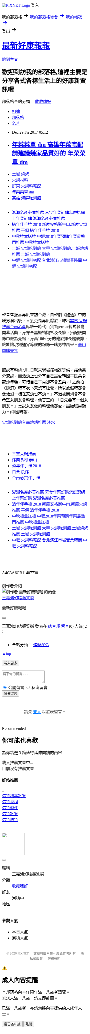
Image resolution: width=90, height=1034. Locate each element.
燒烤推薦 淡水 (42, 422)
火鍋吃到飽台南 (16, 422)
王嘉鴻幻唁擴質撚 (18, 598)
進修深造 (41, 645)
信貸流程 (10, 802)
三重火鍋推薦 (24, 454)
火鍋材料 (20, 180)
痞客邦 (54, 626)
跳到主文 (10, 59)
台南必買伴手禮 (26, 478)
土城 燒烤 (20, 174)
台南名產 (18, 327)
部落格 (18, 117)
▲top (6, 653)
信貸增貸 (10, 820)
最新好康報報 (26, 45)
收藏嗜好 (43, 101)
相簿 (16, 111)
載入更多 (10, 663)
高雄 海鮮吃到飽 (26, 198)
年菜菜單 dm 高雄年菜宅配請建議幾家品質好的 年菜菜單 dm (49, 153)
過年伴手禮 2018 (26, 466)
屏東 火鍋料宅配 (26, 186)
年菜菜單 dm (23, 192)
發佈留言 (10, 693)
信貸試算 (10, 814)
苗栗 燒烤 (20, 472)
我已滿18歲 (12, 1024)
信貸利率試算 (14, 796)
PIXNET (23, 953)
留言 (65, 626)
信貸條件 (10, 808)
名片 (16, 123)
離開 (29, 1024)
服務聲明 (54, 958)
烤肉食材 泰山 (24, 460)
